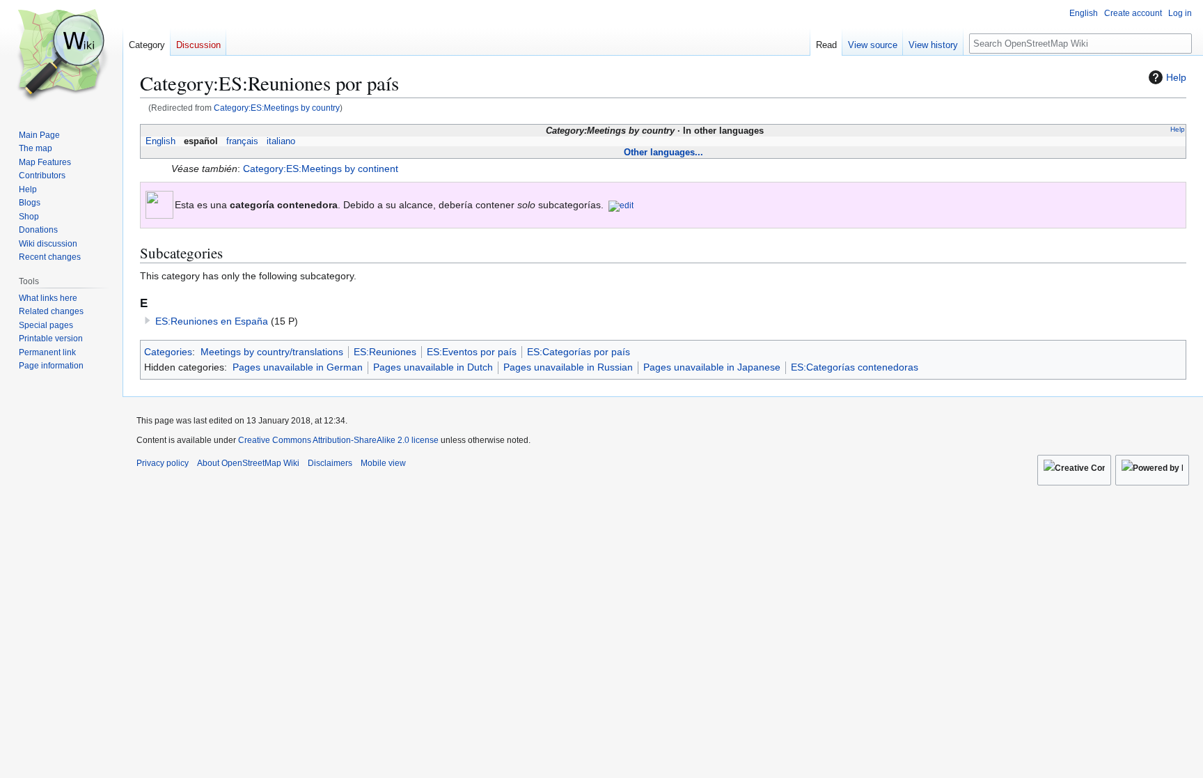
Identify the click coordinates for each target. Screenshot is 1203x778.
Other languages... (663, 152)
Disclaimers (330, 463)
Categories (168, 351)
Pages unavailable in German (298, 367)
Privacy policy (162, 463)
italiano (281, 141)
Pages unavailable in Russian (568, 367)
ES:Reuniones (385, 351)
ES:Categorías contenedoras (854, 367)
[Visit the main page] (61, 55)
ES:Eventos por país (472, 351)
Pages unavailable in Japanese (711, 367)
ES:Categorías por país (578, 351)
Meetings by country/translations (271, 351)
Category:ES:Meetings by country (277, 107)
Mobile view (383, 463)
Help (1176, 77)
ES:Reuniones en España (211, 321)
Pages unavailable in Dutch (433, 367)
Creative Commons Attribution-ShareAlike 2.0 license (338, 440)
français (242, 141)
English (160, 141)
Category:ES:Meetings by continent (320, 168)
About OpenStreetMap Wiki (248, 463)
